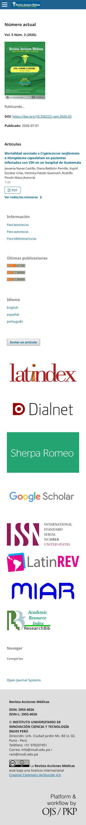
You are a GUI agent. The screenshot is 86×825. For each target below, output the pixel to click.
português (15, 321)
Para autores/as (17, 232)
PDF (14, 190)
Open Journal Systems (24, 680)
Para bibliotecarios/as (21, 238)
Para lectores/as (18, 225)
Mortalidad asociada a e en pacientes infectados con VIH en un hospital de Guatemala (43, 158)
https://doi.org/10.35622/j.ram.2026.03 (42, 116)
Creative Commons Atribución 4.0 (35, 775)
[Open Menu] (4, 4)
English (12, 307)
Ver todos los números (21, 197)
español (13, 314)
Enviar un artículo (23, 342)
